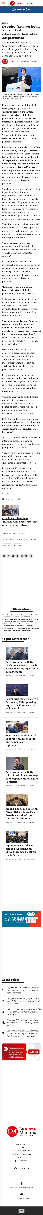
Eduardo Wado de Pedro (12, 539)
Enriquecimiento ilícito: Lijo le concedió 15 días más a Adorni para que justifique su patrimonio (21, 629)
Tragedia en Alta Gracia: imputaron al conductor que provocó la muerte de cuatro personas (23, 990)
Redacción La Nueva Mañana (19, 61)
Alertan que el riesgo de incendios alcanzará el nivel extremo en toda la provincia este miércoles (21, 620)
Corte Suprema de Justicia (13, 533)
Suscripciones (23, 1161)
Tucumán (17, 546)
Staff (21, 1147)
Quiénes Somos (21, 1144)
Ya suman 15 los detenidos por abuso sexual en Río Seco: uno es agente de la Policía (23, 1022)
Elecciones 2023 (31, 539)
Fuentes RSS (21, 1157)
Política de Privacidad (21, 1154)
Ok (21, 1210)
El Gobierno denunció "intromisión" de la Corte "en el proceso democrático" (20, 522)
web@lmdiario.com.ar (21, 1198)
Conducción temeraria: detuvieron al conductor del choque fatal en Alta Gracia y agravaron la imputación (23, 1033)
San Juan (6, 546)
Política (5, 23)
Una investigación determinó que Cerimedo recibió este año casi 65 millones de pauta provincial (22, 615)
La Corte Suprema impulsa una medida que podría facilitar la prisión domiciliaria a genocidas (20, 624)
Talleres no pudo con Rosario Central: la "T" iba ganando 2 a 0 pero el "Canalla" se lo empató (24, 1012)
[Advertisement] (21, 582)
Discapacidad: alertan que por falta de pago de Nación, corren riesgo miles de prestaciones (23, 1001)
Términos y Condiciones (21, 1151)
